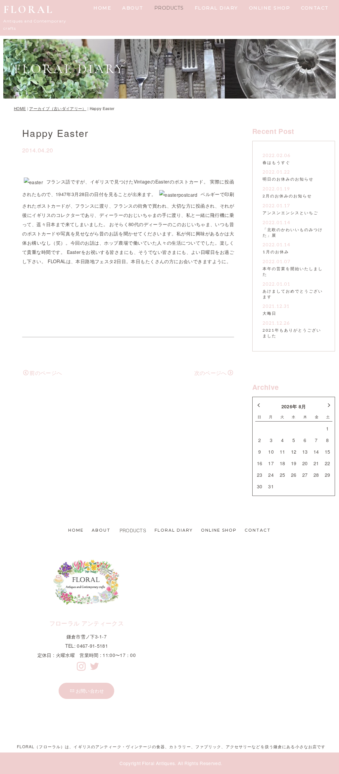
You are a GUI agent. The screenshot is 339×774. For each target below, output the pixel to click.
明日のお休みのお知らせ (288, 179)
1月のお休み (276, 252)
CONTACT (315, 8)
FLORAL (28, 9)
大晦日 (269, 313)
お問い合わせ (90, 690)
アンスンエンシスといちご (290, 213)
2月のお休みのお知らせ (287, 196)
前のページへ (45, 373)
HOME (102, 8)
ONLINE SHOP (269, 8)
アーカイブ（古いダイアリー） (57, 108)
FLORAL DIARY (216, 8)
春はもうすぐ (276, 162)
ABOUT (132, 8)
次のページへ (210, 373)
